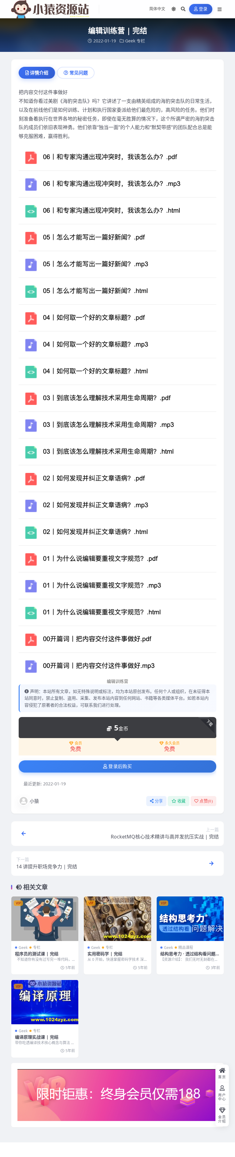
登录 (203, 9)
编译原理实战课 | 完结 (36, 1037)
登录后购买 (120, 766)
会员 (78, 743)
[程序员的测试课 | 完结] (44, 918)
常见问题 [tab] (78, 73)
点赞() (206, 801)
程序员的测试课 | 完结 (36, 954)
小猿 (34, 801)
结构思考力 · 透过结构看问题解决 (190, 956)
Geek (130, 41)
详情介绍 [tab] (39, 73)
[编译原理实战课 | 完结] (44, 1002)
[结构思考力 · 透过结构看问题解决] (190, 918)
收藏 (181, 801)
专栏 (140, 41)
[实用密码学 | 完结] (117, 918)
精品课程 (185, 947)
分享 (159, 801)
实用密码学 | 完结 (105, 954)
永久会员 (172, 743)
